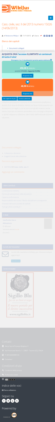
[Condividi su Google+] (49, 36)
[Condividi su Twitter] (47, 36)
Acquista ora (27, 75)
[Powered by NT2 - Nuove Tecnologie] (10, 415)
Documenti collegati (16, 48)
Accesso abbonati (24, 98)
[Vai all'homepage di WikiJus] (19, 8)
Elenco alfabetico (10, 390)
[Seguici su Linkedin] (12, 401)
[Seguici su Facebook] (4, 401)
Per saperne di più (9, 98)
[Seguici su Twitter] (8, 401)
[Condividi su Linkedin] (52, 36)
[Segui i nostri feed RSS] (17, 401)
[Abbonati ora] (27, 64)
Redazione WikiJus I (12, 36)
